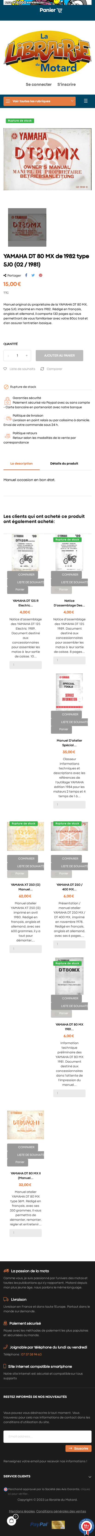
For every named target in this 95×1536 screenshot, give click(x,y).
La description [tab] (21, 463)
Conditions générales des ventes (61, 1511)
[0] (8, 85)
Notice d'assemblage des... (69, 603)
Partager (26, 275)
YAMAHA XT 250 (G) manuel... (25, 887)
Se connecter (39, 84)
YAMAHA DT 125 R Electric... (26, 603)
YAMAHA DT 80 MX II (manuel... (26, 1175)
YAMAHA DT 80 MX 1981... (69, 1027)
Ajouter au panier (59, 355)
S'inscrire (66, 84)
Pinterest (40, 275)
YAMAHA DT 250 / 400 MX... (69, 887)
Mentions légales (22, 1511)
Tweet (33, 275)
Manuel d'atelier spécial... (69, 743)
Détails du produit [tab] (64, 463)
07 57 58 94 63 (31, 1354)
